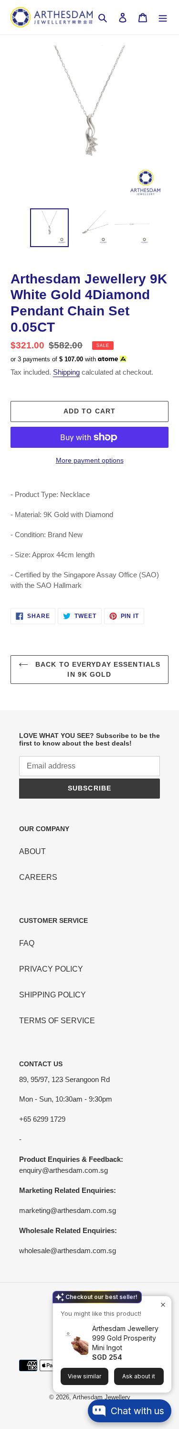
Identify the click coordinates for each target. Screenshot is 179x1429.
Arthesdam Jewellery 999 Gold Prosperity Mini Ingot (125, 1338)
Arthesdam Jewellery (101, 1397)
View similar (84, 1376)
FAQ (26, 943)
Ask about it (138, 1376)
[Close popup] (163, 1304)
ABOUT (32, 851)
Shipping (66, 372)
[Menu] (163, 17)
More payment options (90, 460)
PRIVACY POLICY (51, 969)
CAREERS (38, 877)
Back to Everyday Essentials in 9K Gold (96, 669)
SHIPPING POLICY (52, 995)
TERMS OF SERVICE (57, 1021)
